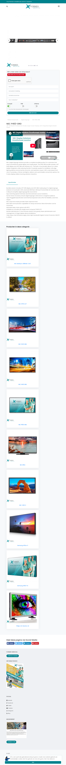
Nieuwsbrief (10, 719)
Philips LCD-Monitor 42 (22, 626)
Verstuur (34, 113)
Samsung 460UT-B (22, 586)
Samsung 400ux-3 (22, 545)
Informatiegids (11, 661)
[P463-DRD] (33, 40)
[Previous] (8, 40)
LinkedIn (9, 700)
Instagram (10, 711)
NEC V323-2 (22, 505)
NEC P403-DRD (23, 344)
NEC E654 (22, 465)
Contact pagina (13, 655)
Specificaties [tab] (12, 182)
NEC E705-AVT (23, 304)
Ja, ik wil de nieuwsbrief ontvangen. (19, 109)
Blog (8, 713)
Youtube (10, 708)
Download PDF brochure (16, 74)
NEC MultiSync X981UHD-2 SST (22, 263)
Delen (11, 643)
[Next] (57, 40)
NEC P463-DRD (23, 384)
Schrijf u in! (11, 742)
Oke (33, 762)
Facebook (10, 703)
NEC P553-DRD (23, 424)
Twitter (10, 705)
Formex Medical (12, 652)
